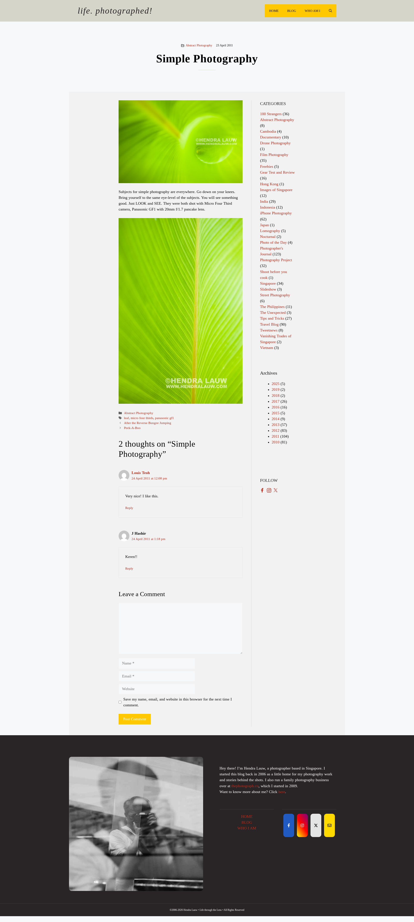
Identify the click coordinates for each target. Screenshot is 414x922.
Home (274, 11)
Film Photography (274, 154)
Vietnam (266, 348)
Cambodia (268, 131)
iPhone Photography (276, 213)
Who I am (246, 828)
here (281, 792)
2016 (275, 407)
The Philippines (272, 307)
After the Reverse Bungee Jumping (147, 423)
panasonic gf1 (164, 418)
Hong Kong (269, 184)
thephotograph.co (245, 786)
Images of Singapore (276, 190)
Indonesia (267, 207)
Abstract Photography (199, 45)
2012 (275, 430)
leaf (126, 418)
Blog (291, 11)
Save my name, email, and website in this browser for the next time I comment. (177, 702)
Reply (129, 508)
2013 (275, 425)
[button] (330, 10)
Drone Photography (275, 143)
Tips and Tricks (272, 318)
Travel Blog (269, 324)
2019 (275, 389)
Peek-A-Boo (132, 428)
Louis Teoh (141, 473)
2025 (275, 384)
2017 (275, 401)
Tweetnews (269, 330)
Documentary (270, 137)
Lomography (270, 231)
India (264, 201)
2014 (275, 419)
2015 (275, 413)
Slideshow (268, 289)
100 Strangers (271, 114)
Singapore (268, 283)
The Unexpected (273, 312)
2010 (275, 442)
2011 (275, 436)
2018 (275, 395)
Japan (264, 225)
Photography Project (276, 260)
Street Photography (275, 295)
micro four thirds (142, 418)
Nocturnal (268, 236)
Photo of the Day (273, 242)
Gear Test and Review (277, 172)
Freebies (266, 166)
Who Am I (312, 11)
